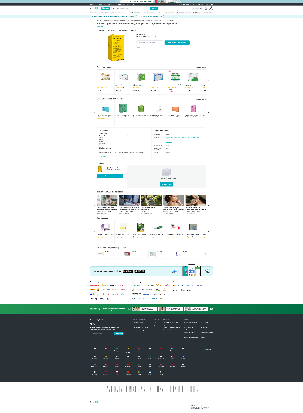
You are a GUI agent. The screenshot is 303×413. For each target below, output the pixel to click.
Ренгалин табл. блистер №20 (175, 234)
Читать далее (102, 156)
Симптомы (203, 337)
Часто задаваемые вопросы (122, 4)
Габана (185, 251)
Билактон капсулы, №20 (156, 84)
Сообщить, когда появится (178, 42)
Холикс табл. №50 (102, 84)
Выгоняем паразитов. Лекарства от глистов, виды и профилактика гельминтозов (195, 208)
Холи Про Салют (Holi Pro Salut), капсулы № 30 (174, 116)
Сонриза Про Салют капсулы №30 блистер (140, 116)
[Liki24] (94, 401)
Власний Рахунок (184, 4)
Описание (111, 30)
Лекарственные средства (97, 12)
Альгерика (134, 251)
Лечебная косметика (135, 12)
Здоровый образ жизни (207, 332)
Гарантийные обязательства (170, 322)
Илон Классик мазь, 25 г (156, 234)
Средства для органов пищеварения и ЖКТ (112, 20)
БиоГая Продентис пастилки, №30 (122, 84)
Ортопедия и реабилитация (191, 337)
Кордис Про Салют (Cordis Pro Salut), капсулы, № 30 (123, 116)
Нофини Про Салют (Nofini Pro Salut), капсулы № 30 (193, 116)
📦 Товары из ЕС (170, 12)
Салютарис (100, 26)
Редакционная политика (169, 325)
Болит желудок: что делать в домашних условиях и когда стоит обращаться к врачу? (106, 208)
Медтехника (187, 334)
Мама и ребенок (205, 322)
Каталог (92, 4)
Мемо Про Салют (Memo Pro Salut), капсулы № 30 (105, 116)
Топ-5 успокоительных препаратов (148, 208)
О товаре (101, 30)
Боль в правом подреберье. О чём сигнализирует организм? (129, 208)
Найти (154, 8)
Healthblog (210, 4)
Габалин (159, 251)
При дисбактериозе (174, 138)
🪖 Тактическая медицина (184, 12)
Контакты (99, 4)
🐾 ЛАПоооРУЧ (197, 12)
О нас (133, 4)
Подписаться (119, 333)
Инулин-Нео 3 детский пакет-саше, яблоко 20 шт (140, 84)
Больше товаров (201, 99)
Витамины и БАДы (123, 12)
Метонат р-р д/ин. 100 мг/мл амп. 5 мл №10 (157, 116)
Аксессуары (204, 334)
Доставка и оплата (109, 4)
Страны (155, 325)
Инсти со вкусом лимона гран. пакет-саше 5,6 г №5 (139, 235)
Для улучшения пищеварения (135, 20)
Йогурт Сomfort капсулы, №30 (175, 84)
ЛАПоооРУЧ (204, 327)
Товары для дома (205, 325)
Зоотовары (203, 330)
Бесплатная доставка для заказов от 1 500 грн (151, 16)
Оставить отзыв (110, 176)
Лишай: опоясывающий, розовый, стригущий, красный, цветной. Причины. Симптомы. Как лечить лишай (173, 208)
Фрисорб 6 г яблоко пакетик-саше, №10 (192, 84)
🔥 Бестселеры (208, 12)
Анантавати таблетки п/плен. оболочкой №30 (105, 235)
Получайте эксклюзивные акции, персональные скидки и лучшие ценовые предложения (104, 328)
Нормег (107, 251)
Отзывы (133, 30)
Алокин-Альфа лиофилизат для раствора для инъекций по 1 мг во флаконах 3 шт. (192, 235)
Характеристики (123, 30)
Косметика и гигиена (110, 12)
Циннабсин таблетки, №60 (122, 234)
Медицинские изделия (148, 12)
